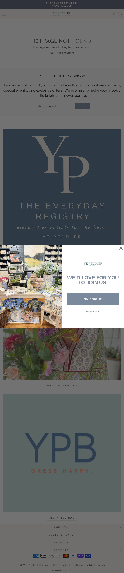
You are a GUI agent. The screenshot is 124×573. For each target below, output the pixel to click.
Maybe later (93, 311)
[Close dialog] (121, 248)
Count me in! (93, 299)
